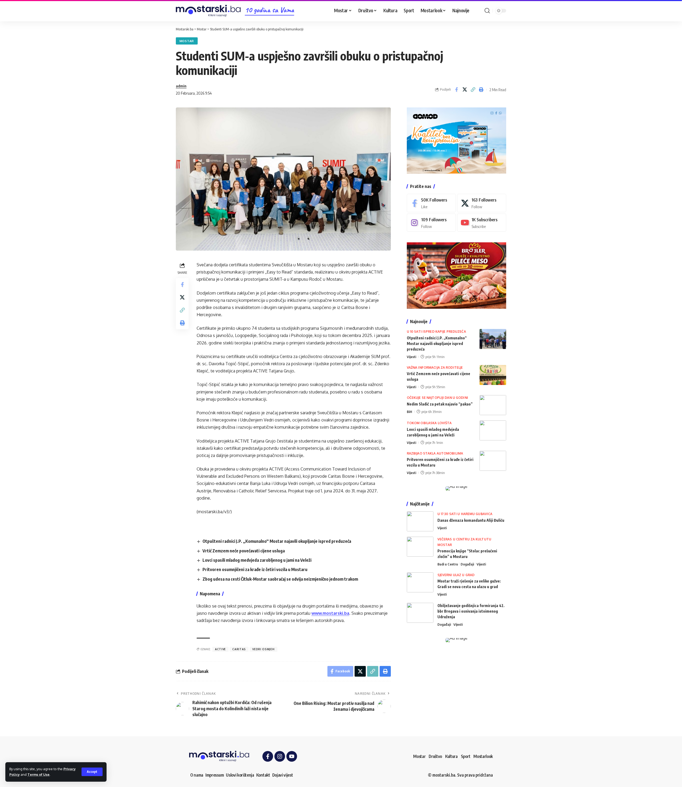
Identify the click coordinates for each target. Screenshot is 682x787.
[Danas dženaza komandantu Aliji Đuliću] (420, 521)
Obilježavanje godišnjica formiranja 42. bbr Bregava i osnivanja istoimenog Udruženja (471, 611)
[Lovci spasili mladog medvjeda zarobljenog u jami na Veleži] (493, 430)
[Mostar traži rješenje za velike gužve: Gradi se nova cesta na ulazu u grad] (420, 582)
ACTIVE (220, 649)
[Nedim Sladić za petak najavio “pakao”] (493, 405)
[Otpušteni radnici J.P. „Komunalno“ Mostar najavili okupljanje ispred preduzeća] (493, 339)
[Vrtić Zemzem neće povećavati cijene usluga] (493, 375)
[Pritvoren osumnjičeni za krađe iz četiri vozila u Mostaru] (493, 461)
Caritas (239, 649)
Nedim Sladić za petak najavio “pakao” (440, 404)
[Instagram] (431, 223)
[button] (92, 772)
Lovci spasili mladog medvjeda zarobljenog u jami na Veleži (256, 560)
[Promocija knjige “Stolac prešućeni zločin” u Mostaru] (420, 547)
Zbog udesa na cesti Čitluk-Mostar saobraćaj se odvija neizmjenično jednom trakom (280, 579)
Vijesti (411, 357)
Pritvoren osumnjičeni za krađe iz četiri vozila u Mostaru (254, 569)
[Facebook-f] (267, 756)
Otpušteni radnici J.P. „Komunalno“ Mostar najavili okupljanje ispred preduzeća (276, 541)
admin (181, 85)
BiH (409, 411)
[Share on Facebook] (456, 89)
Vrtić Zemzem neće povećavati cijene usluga (243, 550)
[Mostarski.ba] (208, 11)
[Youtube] (481, 223)
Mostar (187, 41)
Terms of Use (38, 774)
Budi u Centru (447, 564)
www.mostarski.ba (330, 613)
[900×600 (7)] (456, 140)
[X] (481, 203)
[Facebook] (431, 203)
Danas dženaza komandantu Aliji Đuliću (470, 520)
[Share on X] (464, 89)
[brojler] (456, 275)
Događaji (467, 564)
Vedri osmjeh (263, 649)
